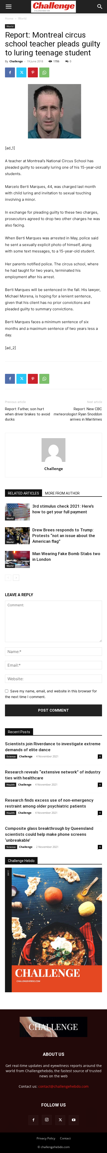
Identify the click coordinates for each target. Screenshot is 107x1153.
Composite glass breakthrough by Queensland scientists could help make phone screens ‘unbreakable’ (49, 834)
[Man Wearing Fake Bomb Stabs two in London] (17, 559)
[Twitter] (21, 72)
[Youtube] (74, 1120)
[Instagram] (47, 1120)
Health (10, 784)
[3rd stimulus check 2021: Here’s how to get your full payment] (17, 511)
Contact (65, 1138)
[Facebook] (10, 72)
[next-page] (16, 578)
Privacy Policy (46, 1138)
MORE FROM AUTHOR (62, 493)
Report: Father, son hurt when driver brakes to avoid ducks (27, 414)
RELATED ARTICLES (23, 493)
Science (11, 756)
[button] (8, 6)
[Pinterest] (33, 72)
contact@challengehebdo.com (63, 1086)
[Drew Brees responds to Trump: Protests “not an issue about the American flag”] (17, 535)
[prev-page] (8, 578)
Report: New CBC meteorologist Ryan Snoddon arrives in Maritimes (78, 414)
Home (9, 18)
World (22, 18)
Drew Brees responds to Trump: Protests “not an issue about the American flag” (63, 535)
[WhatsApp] (44, 72)
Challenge (16, 61)
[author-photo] (53, 462)
